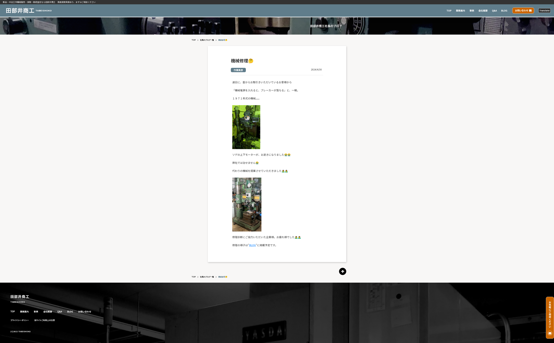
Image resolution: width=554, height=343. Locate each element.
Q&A (494, 10)
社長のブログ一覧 (207, 40)
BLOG (504, 10)
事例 (471, 10)
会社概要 (483, 10)
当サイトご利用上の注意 (44, 320)
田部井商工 (19, 296)
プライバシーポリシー (19, 320)
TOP (449, 10)
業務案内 (460, 10)
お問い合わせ (84, 311)
